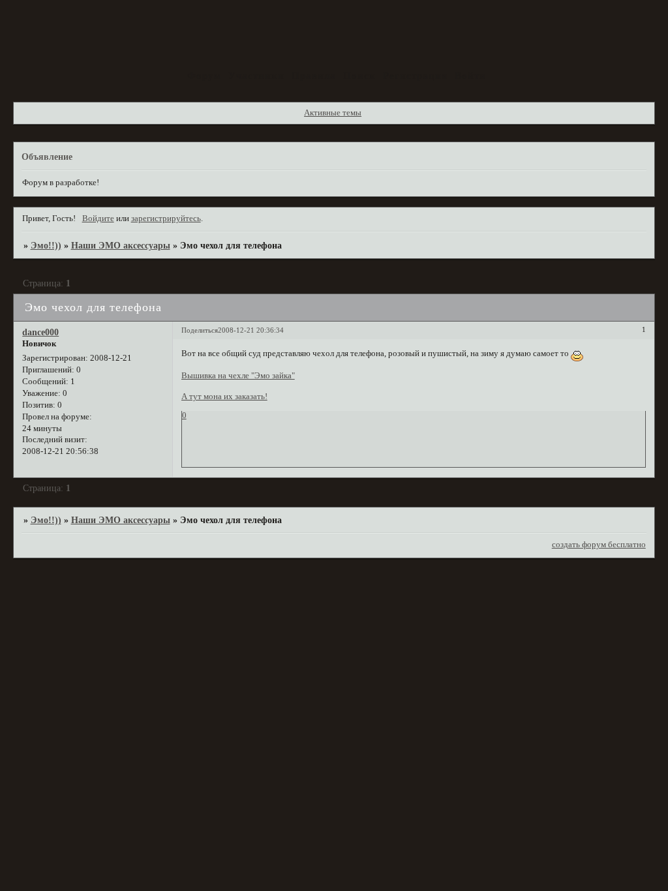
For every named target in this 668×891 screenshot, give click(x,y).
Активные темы (332, 112)
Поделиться (199, 330)
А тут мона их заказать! (224, 396)
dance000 (40, 332)
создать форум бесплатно (599, 544)
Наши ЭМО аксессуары (120, 245)
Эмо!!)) (46, 245)
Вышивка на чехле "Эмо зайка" (238, 375)
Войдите (98, 218)
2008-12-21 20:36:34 (251, 330)
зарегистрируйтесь (166, 218)
